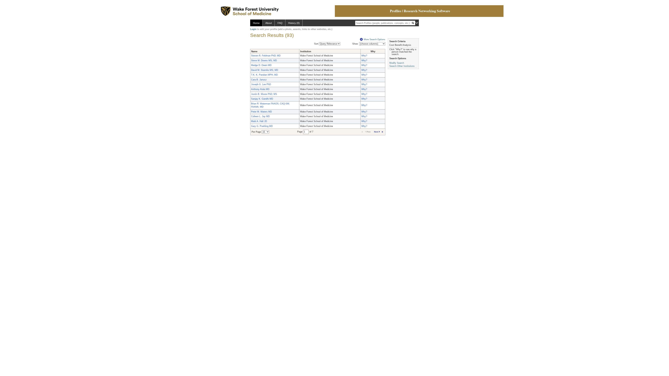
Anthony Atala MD (260, 89)
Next (376, 132)
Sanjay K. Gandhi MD (262, 98)
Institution (305, 51)
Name (254, 51)
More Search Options (374, 39)
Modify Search (396, 63)
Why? (364, 55)
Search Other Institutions (402, 66)
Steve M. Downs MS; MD (264, 60)
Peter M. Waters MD (261, 111)
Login (253, 29)
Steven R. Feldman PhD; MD (265, 55)
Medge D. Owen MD (261, 65)
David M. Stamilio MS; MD (264, 70)
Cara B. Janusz (259, 79)
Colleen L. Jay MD (260, 116)
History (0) (294, 23)
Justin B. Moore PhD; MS (264, 94)
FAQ (280, 23)
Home (256, 23)
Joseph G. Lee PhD (261, 84)
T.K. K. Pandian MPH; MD (264, 74)
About (268, 23)
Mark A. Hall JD (259, 121)
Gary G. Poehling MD (262, 126)
